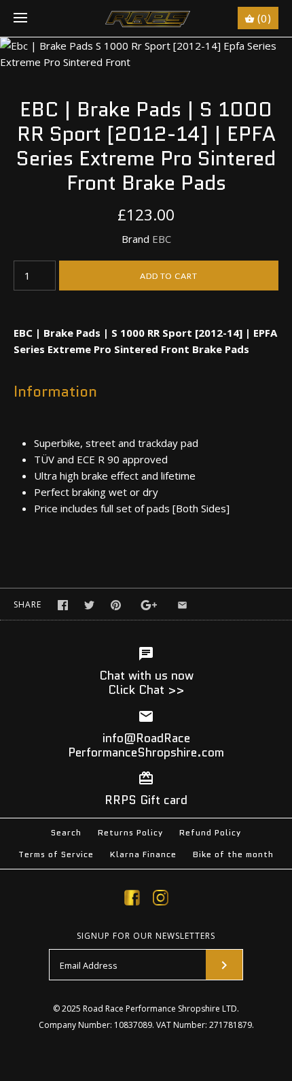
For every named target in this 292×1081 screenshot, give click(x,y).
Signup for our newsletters (146, 936)
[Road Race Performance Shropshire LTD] (146, 18)
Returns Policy (130, 832)
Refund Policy (210, 832)
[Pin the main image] (116, 605)
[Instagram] (160, 900)
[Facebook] (132, 900)
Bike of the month (233, 854)
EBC (161, 239)
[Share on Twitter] (89, 605)
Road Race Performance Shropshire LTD (160, 1008)
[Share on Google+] (149, 605)
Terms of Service (56, 854)
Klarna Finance (143, 854)
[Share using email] (182, 605)
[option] (146, 53)
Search (66, 832)
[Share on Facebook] (63, 605)
